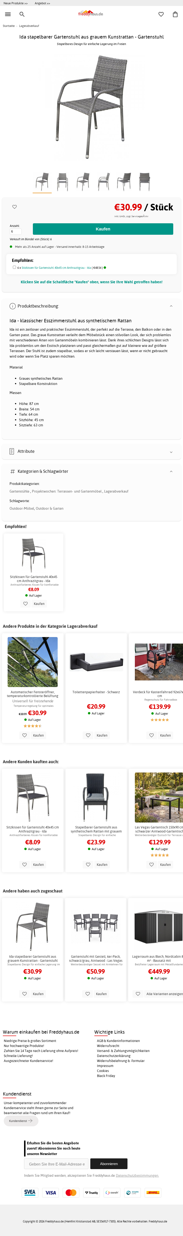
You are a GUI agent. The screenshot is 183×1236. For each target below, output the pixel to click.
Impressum (105, 1066)
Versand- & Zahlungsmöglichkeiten (123, 1051)
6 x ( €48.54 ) (60, 267)
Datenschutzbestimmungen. (137, 1175)
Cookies (103, 1071)
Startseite (9, 26)
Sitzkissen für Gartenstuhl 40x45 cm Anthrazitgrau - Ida (56, 267)
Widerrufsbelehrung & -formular (121, 1061)
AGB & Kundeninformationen (118, 1041)
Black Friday (106, 1076)
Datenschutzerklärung (114, 1056)
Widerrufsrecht (108, 1046)
